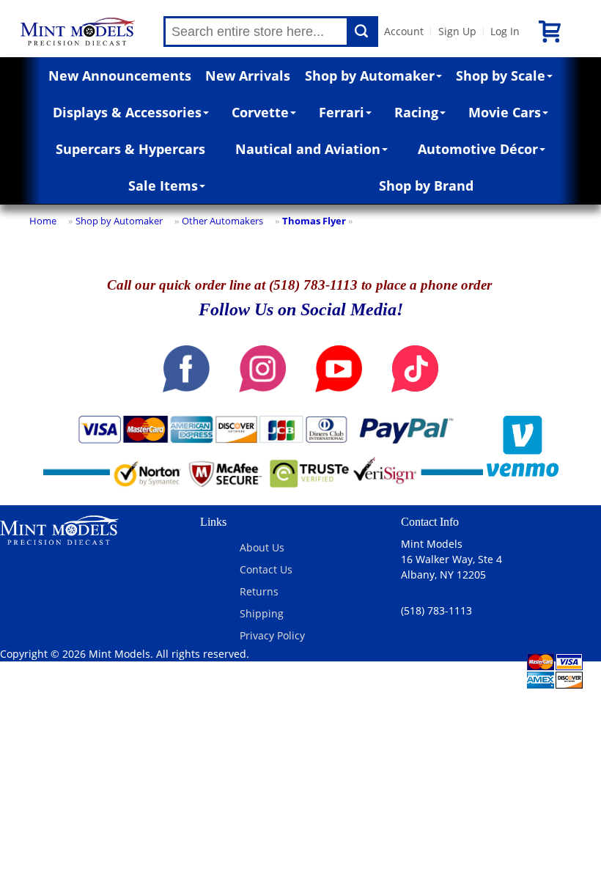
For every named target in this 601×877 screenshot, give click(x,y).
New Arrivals (247, 75)
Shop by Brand (426, 185)
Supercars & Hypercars (130, 149)
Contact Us (266, 569)
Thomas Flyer (314, 220)
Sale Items (163, 185)
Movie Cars (504, 112)
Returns (259, 591)
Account (404, 31)
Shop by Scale (500, 75)
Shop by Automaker (370, 75)
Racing (416, 112)
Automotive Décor (478, 149)
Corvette (260, 112)
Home (42, 220)
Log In (505, 31)
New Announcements (119, 75)
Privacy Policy (272, 635)
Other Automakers (222, 220)
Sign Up (457, 31)
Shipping (262, 613)
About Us (262, 547)
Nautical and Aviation (307, 149)
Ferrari (341, 112)
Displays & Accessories (127, 112)
